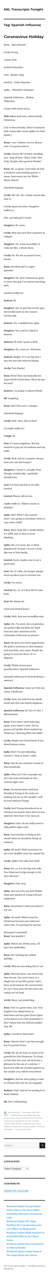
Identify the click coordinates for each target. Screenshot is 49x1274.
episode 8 (19, 1121)
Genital (28, 1121)
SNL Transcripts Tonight (23, 9)
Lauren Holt (9, 1124)
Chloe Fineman (35, 1118)
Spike (32, 1126)
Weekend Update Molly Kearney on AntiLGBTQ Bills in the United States (26, 1236)
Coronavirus (9, 1121)
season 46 (8, 1126)
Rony (38, 1124)
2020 (6, 1115)
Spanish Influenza (21, 1126)
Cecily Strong (21, 1118)
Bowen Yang (9, 1118)
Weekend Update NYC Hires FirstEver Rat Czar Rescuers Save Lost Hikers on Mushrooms (24, 1225)
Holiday (35, 1121)
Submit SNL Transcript (16, 1190)
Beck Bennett (34, 1115)
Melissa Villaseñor (23, 1124)
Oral (34, 1124)
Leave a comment (23, 1129)
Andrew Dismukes (19, 1115)
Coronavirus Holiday (24, 36)
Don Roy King (14, 1112)
